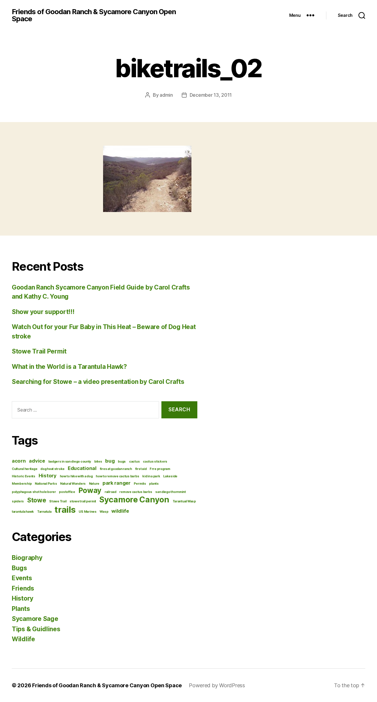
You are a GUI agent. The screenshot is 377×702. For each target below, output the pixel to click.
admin (166, 95)
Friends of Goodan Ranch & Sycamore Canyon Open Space (94, 15)
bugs (122, 461)
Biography (27, 557)
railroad (110, 492)
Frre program (160, 469)
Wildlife (23, 639)
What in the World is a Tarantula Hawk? (69, 366)
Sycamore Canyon (134, 499)
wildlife (120, 511)
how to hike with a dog (76, 476)
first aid (141, 469)
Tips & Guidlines (36, 629)
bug (110, 461)
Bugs (19, 568)
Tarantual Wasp (184, 501)
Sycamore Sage (35, 618)
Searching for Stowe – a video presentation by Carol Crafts (98, 381)
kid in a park (151, 476)
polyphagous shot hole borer (34, 492)
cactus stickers (155, 461)
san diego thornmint (170, 492)
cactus (134, 461)
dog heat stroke (52, 469)
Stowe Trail (57, 501)
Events (22, 578)
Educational (82, 468)
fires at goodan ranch (116, 469)
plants (153, 484)
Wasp (104, 512)
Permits (140, 484)
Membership (22, 484)
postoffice (67, 492)
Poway (90, 490)
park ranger (116, 483)
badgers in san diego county (69, 461)
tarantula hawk (23, 512)
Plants (21, 608)
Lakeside (170, 476)
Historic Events (23, 476)
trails (64, 509)
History (48, 476)
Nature (94, 484)
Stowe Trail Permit (39, 351)
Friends (23, 588)
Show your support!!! (43, 311)
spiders (18, 501)
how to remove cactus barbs (117, 476)
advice (37, 461)
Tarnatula (44, 512)
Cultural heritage (24, 469)
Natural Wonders (73, 484)
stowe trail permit (83, 501)
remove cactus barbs (135, 492)
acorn (19, 461)
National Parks (46, 484)
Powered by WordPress (217, 685)
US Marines (87, 512)
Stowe (36, 500)
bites (98, 461)
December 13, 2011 (211, 95)
